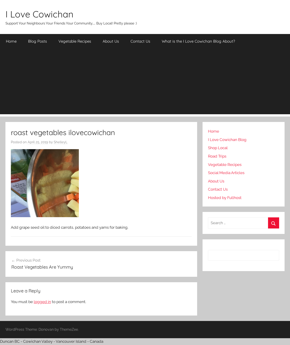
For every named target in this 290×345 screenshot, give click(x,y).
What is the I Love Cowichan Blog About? (198, 41)
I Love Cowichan (39, 14)
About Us (111, 41)
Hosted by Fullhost (225, 197)
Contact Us (140, 41)
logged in (42, 301)
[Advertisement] (145, 82)
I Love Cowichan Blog (227, 139)
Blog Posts (37, 41)
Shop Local (218, 148)
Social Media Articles (226, 172)
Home (11, 41)
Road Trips (217, 156)
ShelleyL (61, 142)
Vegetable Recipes (74, 41)
